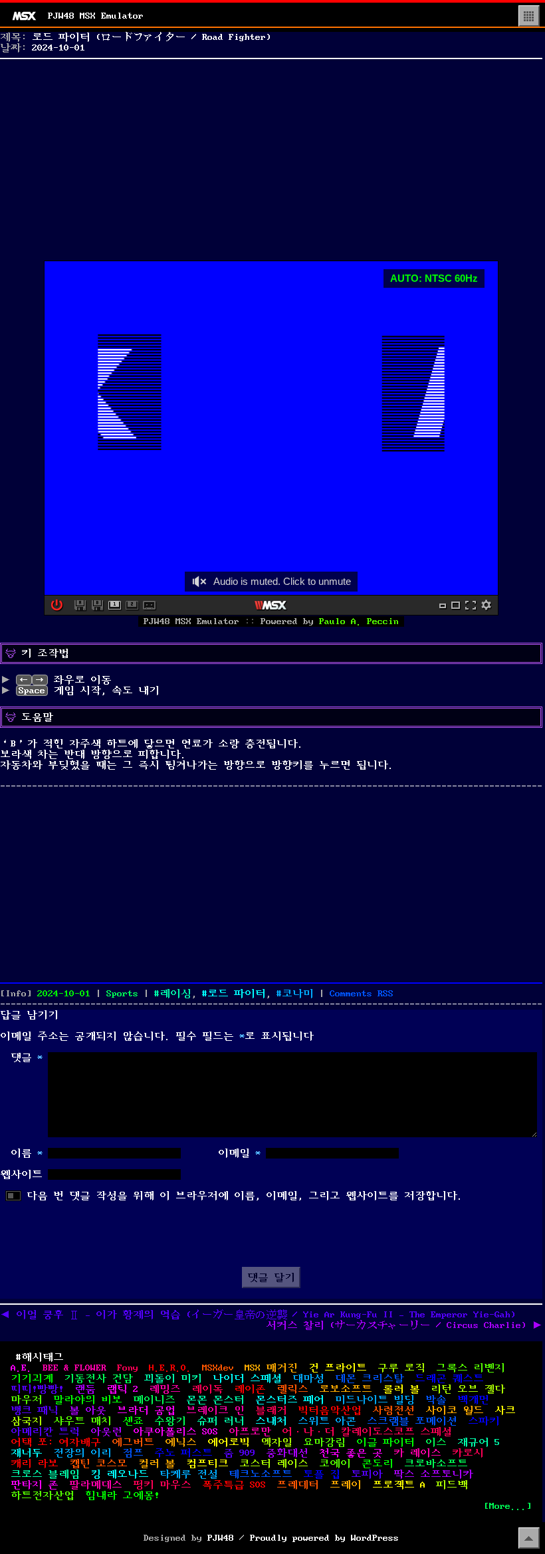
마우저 (27, 1399)
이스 (436, 1442)
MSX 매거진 (271, 1368)
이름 (27, 1153)
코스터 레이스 (273, 1463)
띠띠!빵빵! (37, 1389)
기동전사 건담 (98, 1378)
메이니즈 (154, 1399)
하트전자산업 (42, 1495)
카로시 (468, 1453)
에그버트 (133, 1442)
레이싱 (175, 993)
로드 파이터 (236, 993)
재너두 (27, 1453)
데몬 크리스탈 (369, 1378)
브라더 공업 (146, 1410)
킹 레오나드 (119, 1474)
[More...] (508, 1506)
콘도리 (377, 1463)
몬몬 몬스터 (215, 1399)
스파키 (484, 1421)
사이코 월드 (454, 1410)
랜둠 (85, 1389)
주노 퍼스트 (183, 1453)
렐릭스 (292, 1389)
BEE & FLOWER (74, 1368)
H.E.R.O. (170, 1368)
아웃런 (106, 1431)
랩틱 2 (122, 1389)
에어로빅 (228, 1442)
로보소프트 (345, 1389)
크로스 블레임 (45, 1474)
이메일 (239, 1153)
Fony (127, 1368)
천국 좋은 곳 (351, 1453)
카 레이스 (417, 1453)
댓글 (27, 1057)
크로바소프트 (436, 1463)
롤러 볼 (401, 1389)
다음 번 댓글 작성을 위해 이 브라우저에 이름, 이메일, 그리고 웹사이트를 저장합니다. (245, 1195)
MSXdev (218, 1368)
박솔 (436, 1399)
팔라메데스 (95, 1485)
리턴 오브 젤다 (468, 1389)
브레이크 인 (215, 1410)
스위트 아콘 (327, 1421)
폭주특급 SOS (234, 1485)
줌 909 (239, 1453)
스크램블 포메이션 (412, 1421)
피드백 (452, 1485)
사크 (505, 1410)
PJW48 (220, 1538)
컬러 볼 (156, 1463)
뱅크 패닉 (34, 1410)
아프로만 (250, 1431)
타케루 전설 (189, 1474)
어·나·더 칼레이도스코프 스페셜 (367, 1431)
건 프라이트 (337, 1368)
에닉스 (181, 1442)
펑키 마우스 (162, 1485)
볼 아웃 (87, 1410)
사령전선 (393, 1410)
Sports (122, 993)
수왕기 (170, 1421)
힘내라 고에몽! (122, 1495)
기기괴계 (32, 1378)
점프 (133, 1453)
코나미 (298, 993)
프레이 (346, 1485)
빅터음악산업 (330, 1410)
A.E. (21, 1368)
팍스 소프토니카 (433, 1474)
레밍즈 (165, 1389)
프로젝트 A (398, 1485)
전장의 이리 (82, 1453)
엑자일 (276, 1442)
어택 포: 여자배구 (56, 1442)
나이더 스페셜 (247, 1378)
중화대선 (287, 1453)
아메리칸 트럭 (45, 1431)
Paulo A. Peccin (359, 621)
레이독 (207, 1389)
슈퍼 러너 (221, 1421)
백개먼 (473, 1399)
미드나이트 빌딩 (375, 1399)
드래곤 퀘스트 (449, 1378)
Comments (361, 993)
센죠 (133, 1421)
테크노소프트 (260, 1474)
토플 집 (321, 1474)
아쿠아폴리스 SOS (175, 1431)
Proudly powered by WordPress (324, 1538)
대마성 (308, 1378)
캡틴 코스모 (98, 1463)
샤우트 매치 (82, 1421)
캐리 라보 (34, 1463)
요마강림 (324, 1442)
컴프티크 (207, 1463)
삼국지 (27, 1421)
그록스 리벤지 (470, 1368)
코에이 (335, 1463)
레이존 (250, 1389)
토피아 (367, 1474)
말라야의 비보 (87, 1399)
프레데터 (297, 1485)
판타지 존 (34, 1485)
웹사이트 (21, 1174)
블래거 (271, 1410)
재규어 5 (478, 1442)
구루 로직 (401, 1368)
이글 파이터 (385, 1442)
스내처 (271, 1421)
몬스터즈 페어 (289, 1399)
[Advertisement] (271, 157)
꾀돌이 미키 (173, 1378)
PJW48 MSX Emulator (96, 16)
